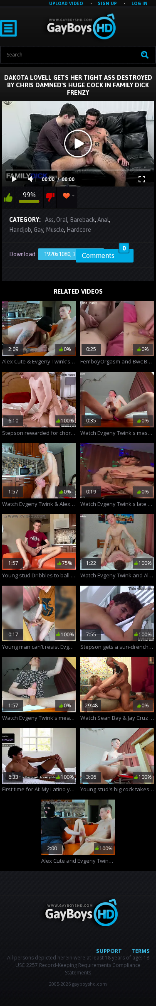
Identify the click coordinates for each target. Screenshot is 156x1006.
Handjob (20, 229)
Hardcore (79, 229)
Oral (61, 219)
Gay (38, 229)
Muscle (55, 229)
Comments (104, 254)
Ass (49, 219)
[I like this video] (8, 197)
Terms (140, 950)
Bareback (82, 219)
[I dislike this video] (50, 197)
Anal (103, 219)
